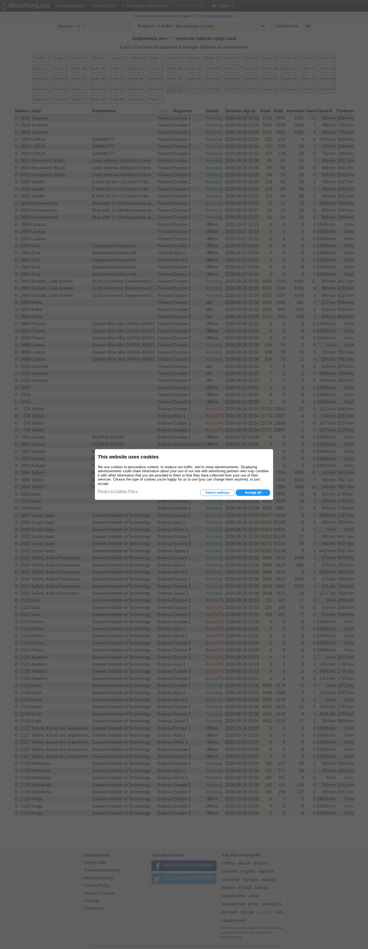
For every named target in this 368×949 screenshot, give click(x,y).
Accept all (253, 492)
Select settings (217, 492)
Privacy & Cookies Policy (118, 491)
